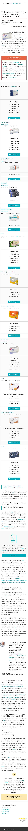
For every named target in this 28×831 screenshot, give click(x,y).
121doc (4, 66)
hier (12, 552)
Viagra (2, 84)
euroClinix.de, (14, 654)
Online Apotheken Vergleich (8, 73)
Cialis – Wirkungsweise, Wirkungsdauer (12, 697)
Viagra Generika (4, 124)
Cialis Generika (4, 342)
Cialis (15, 14)
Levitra (2, 378)
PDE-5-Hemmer (13, 77)
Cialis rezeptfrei (5, 809)
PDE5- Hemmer (6, 813)
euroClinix (20, 64)
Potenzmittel (16, 62)
